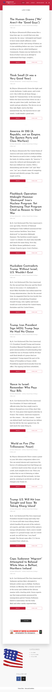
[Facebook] (18, 679)
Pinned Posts (29, 25)
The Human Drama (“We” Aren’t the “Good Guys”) (26, 21)
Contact (33, 2)
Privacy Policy (21, 688)
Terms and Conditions (29, 688)
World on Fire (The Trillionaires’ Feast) (22, 445)
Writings (35, 25)
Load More (26, 620)
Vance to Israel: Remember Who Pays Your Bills (23, 387)
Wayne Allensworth (16, 25)
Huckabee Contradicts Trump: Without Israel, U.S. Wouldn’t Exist (24, 269)
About (27, 2)
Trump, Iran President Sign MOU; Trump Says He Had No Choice (24, 328)
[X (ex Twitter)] (23, 679)
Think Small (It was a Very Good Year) (23, 77)
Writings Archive (40, 2)
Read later (34, 62)
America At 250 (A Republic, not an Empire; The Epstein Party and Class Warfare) (25, 136)
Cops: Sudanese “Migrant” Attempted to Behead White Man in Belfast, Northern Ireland (26, 564)
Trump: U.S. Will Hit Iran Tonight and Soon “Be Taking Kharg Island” (25, 503)
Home (23, 2)
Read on (18, 62)
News (24, 25)
